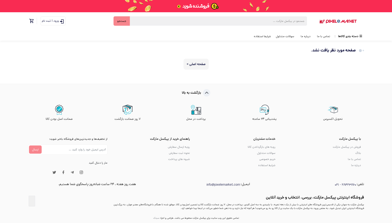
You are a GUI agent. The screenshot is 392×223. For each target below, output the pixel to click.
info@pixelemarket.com (223, 184)
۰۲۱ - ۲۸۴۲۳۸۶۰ (345, 184)
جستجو (121, 21)
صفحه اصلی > (196, 64)
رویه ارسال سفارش (179, 147)
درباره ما (306, 36)
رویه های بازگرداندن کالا (261, 147)
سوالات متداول (285, 36)
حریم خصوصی (267, 159)
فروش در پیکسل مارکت (347, 147)
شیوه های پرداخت (179, 159)
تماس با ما (323, 36)
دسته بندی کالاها (348, 36)
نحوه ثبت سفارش (179, 153)
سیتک (156, 218)
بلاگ (358, 153)
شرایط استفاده (262, 36)
